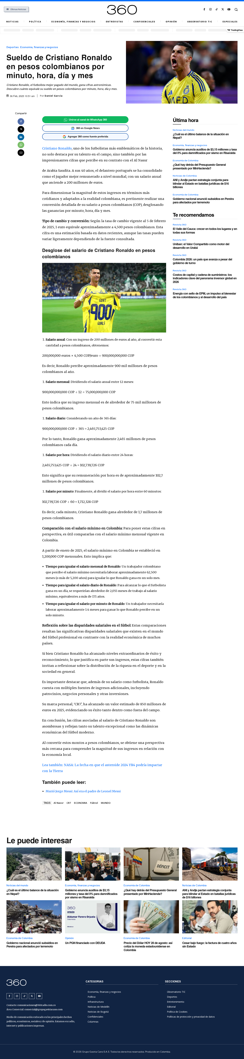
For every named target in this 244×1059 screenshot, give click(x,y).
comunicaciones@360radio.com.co (36, 1005)
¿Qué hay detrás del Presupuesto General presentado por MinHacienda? (199, 166)
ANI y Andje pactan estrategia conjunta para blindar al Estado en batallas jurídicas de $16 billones (201, 183)
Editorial (187, 938)
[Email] (21, 152)
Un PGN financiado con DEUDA (85, 943)
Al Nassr (59, 802)
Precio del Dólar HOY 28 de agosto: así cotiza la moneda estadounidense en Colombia (148, 946)
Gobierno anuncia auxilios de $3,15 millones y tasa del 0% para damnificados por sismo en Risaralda (205, 151)
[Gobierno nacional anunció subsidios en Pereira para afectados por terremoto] (34, 916)
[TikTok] (216, 9)
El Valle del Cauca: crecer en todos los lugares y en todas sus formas (205, 231)
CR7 (69, 802)
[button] (236, 9)
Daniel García (54, 95)
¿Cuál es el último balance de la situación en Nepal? (201, 136)
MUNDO (106, 802)
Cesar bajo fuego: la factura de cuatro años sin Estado (209, 945)
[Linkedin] (21, 137)
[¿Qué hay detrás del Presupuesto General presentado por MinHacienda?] (151, 864)
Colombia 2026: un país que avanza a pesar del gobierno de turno (202, 261)
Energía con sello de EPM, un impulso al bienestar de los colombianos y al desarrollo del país (204, 295)
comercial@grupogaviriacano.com (43, 1009)
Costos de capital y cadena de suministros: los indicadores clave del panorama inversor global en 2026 (205, 278)
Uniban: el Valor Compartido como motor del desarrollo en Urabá (201, 246)
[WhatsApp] (21, 145)
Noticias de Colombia (185, 175)
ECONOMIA (80, 802)
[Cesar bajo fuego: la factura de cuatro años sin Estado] (210, 916)
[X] (223, 9)
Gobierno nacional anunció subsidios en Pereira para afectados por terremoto (203, 201)
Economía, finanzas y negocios (39, 47)
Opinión (69, 938)
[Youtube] (229, 9)
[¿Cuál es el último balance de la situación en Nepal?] (34, 864)
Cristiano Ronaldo (57, 148)
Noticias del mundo (183, 129)
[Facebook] (204, 9)
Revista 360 (179, 224)
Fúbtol (94, 802)
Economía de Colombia (185, 160)
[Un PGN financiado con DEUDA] (92, 916)
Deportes (12, 47)
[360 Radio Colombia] (122, 10)
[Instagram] (210, 9)
